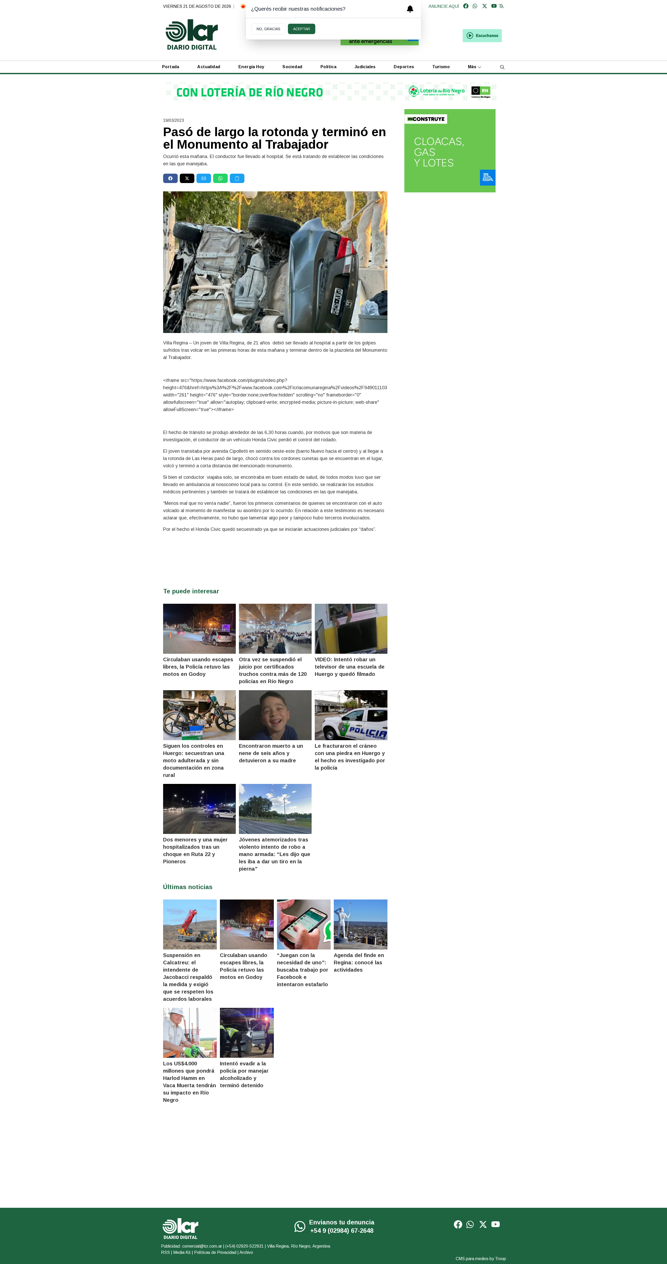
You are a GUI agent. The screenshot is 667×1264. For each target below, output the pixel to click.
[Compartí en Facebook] (170, 178)
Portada (170, 67)
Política (328, 67)
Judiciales (365, 67)
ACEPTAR (301, 29)
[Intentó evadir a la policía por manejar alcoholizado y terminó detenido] (247, 1033)
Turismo (441, 67)
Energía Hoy (251, 67)
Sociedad (292, 67)
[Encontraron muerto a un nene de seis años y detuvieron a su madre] (275, 715)
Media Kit (182, 1252)
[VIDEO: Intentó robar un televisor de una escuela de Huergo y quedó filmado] (351, 629)
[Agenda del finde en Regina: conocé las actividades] (360, 924)
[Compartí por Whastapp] (220, 178)
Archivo (246, 1252)
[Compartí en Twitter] (187, 178)
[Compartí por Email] (203, 178)
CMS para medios (472, 1258)
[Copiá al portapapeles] (237, 178)
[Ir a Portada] (191, 34)
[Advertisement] (450, 237)
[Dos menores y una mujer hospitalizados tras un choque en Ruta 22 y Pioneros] (199, 809)
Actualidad (208, 67)
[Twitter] (484, 6)
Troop (500, 1258)
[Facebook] (465, 6)
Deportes (404, 67)
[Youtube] (494, 6)
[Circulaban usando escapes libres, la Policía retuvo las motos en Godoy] (199, 629)
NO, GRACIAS (268, 29)
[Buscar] (502, 67)
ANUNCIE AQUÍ (444, 6)
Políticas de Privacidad (215, 1252)
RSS (165, 1252)
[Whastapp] (475, 6)
